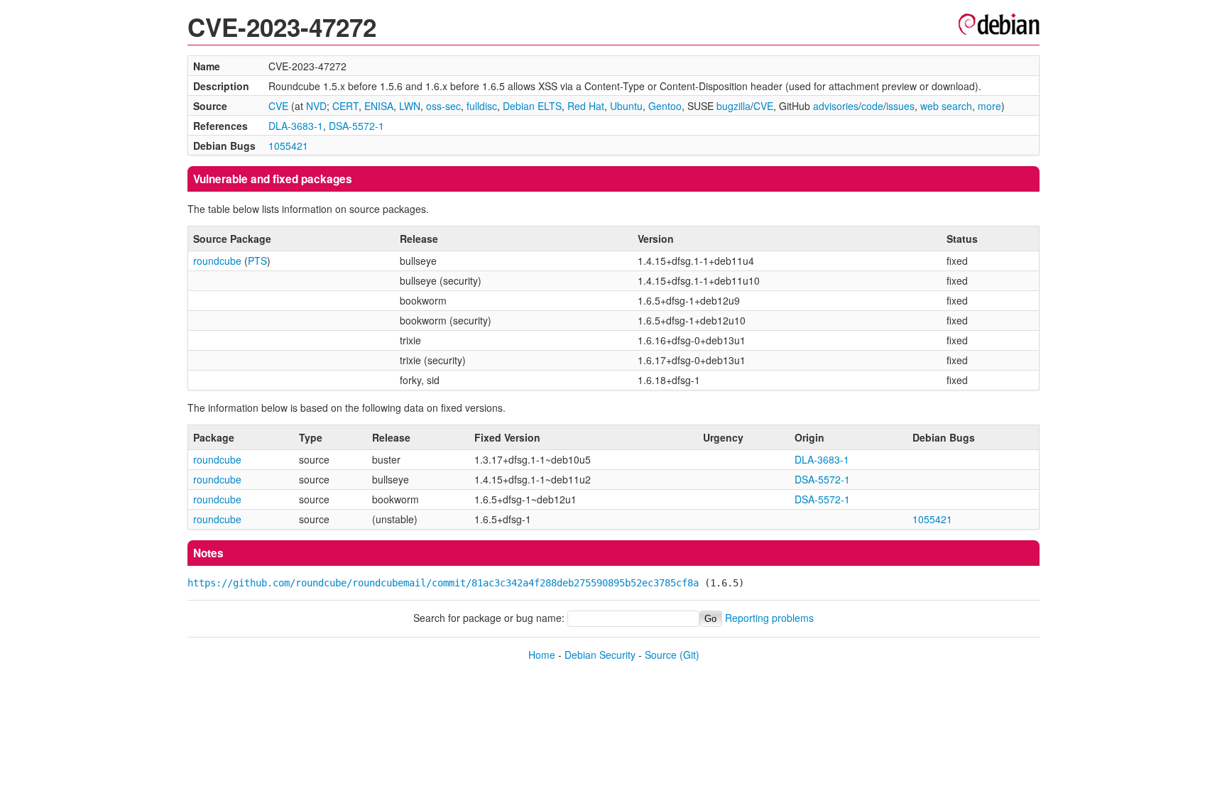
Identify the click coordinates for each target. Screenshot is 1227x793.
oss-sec (443, 106)
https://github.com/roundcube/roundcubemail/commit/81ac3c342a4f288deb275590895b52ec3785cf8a (443, 583)
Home (541, 654)
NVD (316, 106)
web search (946, 106)
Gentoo (665, 106)
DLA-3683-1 (295, 126)
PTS (257, 260)
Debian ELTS (532, 106)
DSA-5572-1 (356, 126)
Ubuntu (626, 106)
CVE (278, 106)
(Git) (689, 654)
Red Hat (585, 106)
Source (661, 654)
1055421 (288, 145)
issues (900, 106)
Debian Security (600, 654)
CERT (345, 106)
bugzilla (733, 106)
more (989, 106)
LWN (409, 106)
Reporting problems (769, 618)
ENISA (378, 106)
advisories (835, 106)
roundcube (217, 260)
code (872, 106)
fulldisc (482, 106)
